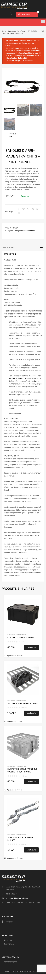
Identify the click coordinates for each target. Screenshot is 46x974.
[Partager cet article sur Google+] (27, 209)
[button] (13, 655)
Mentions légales (10, 962)
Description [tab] (8, 247)
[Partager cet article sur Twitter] (23, 209)
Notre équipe (9, 940)
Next (11, 136)
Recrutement (9, 944)
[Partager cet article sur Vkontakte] (37, 209)
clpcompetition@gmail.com (17, 898)
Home (4, 31)
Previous (12, 134)
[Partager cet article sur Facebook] (18, 209)
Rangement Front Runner (17, 31)
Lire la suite (31, 647)
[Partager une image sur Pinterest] (32, 209)
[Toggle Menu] (43, 22)
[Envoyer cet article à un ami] (18, 213)
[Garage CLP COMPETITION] (23, 6)
